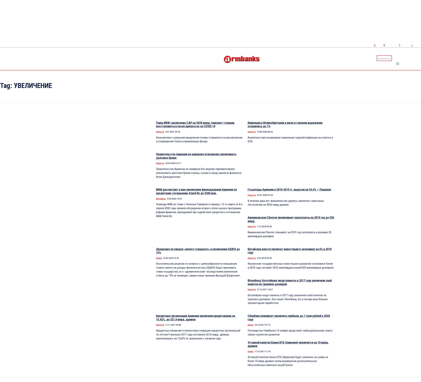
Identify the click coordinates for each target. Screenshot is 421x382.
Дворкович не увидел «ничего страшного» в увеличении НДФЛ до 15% (198, 250)
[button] (395, 58)
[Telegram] (411, 58)
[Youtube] (415, 58)
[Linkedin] (419, 58)
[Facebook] (407, 58)
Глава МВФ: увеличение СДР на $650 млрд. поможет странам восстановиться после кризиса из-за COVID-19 (195, 124)
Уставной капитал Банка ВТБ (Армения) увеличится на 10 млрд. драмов (288, 344)
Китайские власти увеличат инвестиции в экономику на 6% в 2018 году (290, 250)
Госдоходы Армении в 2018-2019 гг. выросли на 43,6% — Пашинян (289, 189)
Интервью (161, 198)
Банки (159, 258)
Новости (160, 132)
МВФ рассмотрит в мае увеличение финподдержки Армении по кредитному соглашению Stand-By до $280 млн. (196, 191)
